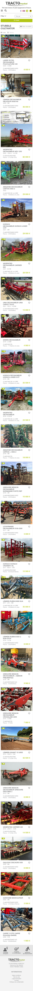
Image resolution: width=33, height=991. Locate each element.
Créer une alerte (26, 26)
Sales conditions (16, 975)
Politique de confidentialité (16, 982)
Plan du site (16, 977)
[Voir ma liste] (30, 11)
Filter (3, 16)
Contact (16, 980)
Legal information (16, 978)
